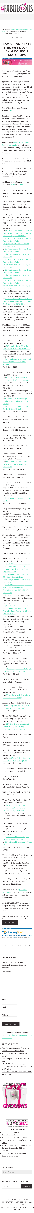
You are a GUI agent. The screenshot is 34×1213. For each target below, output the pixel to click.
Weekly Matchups (25, 945)
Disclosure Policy (8, 1207)
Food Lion (15, 945)
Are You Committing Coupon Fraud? (16, 1145)
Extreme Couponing (10, 1156)
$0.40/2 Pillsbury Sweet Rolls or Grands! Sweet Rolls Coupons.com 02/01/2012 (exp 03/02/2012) (17, 233)
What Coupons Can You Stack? (14, 1137)
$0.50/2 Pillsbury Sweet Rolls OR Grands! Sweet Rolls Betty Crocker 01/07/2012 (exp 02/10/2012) (17, 301)
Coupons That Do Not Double (14, 1153)
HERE (11, 111)
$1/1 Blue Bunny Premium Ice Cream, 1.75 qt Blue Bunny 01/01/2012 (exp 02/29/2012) (16, 726)
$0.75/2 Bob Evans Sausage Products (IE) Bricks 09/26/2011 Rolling (15, 401)
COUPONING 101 (17, 1129)
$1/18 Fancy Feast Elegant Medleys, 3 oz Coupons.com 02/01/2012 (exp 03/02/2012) (15, 807)
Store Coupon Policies (11, 1135)
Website (5, 1015)
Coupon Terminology (10, 1132)
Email (5, 1007)
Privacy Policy (26, 1207)
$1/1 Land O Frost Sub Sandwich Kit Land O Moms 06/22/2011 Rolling (17, 361)
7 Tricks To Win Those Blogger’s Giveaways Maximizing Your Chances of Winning (17, 1066)
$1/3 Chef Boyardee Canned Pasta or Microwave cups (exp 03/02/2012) (16, 464)
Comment (6, 972)
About (17, 1210)
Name (5, 999)
